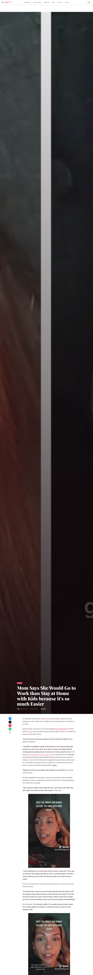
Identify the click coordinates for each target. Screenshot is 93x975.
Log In (89, 2)
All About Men (27, 2)
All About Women (37, 2)
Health (53, 2)
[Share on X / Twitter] (10, 722)
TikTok (48, 719)
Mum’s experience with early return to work (40, 754)
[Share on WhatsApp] (10, 729)
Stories (19, 683)
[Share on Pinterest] (10, 725)
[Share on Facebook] (10, 718)
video (31, 731)
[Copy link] (10, 732)
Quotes (66, 2)
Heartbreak (46, 2)
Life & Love (59, 2)
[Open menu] (2, 2)
